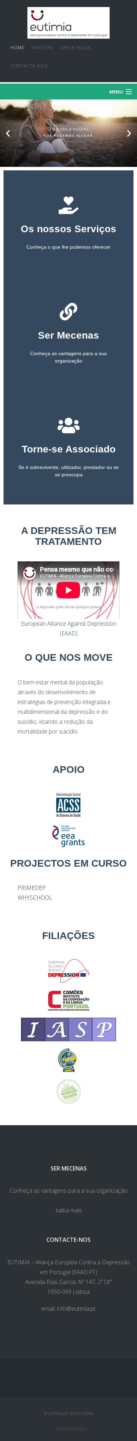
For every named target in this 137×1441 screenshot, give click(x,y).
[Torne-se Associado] (68, 425)
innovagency (71, 1429)
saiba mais (69, 1210)
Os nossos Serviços (68, 228)
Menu (116, 92)
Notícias (42, 48)
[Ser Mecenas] (68, 311)
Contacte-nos (29, 66)
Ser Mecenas (68, 335)
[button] (8, 133)
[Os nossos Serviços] (68, 205)
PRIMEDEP (32, 888)
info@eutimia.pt (76, 1308)
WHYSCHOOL (35, 897)
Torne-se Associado (69, 449)
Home (18, 48)
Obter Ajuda (75, 48)
